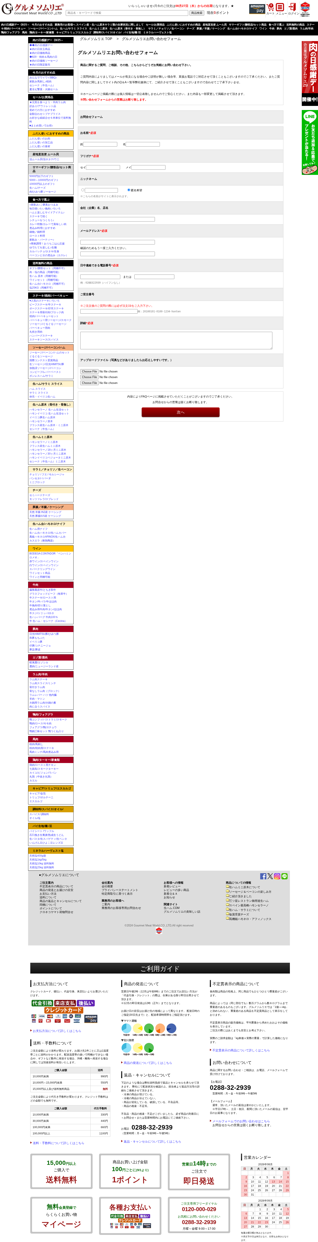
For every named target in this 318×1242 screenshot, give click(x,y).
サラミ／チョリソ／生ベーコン (166, 28)
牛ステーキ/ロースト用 (42, 597)
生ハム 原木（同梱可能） (44, 276)
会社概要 (107, 886)
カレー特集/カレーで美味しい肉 (47, 224)
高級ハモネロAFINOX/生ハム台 (47, 536)
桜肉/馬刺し (36, 744)
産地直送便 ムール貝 (215, 24)
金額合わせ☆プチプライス (45, 113)
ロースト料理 (37, 235)
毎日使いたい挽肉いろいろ (45, 208)
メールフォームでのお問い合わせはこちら (241, 1121)
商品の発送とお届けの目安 (56, 890)
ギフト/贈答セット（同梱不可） (47, 268)
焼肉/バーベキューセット (44, 316)
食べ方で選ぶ (276, 24)
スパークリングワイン (42, 569)
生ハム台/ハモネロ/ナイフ (242, 28)
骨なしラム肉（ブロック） (45, 691)
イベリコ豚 (35, 641)
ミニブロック (37, 482)
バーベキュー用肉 (39, 327)
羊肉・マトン (37, 698)
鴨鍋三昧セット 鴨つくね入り (46, 731)
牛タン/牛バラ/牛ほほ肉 (43, 601)
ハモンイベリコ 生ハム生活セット (49, 413)
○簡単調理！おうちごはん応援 (47, 243)
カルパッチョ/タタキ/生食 (44, 251)
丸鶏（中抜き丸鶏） (41, 776)
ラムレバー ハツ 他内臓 (43, 694)
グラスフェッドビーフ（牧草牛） (48, 593)
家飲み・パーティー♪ (41, 239)
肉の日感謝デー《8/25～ (15, 24)
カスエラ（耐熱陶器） (42, 540)
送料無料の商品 (295, 24)
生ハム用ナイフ (38, 528)
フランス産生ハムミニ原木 (45, 445)
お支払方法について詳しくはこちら (57, 1031)
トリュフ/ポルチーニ (41, 797)
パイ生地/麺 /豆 (132, 32)
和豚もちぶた (37, 637)
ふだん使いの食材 (39, 146)
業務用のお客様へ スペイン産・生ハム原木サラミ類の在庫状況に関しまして (99, 24)
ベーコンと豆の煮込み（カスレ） (48, 255)
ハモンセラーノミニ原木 (43, 442)
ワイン (263, 28)
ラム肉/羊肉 (306, 28)
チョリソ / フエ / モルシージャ (46, 474)
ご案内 (106, 904)
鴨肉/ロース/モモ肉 (40, 723)
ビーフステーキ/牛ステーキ (45, 304)
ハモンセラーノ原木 (41, 421)
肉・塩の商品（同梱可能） (45, 272)
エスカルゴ (35, 801)
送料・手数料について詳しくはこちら (58, 1143)
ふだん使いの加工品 (41, 142)
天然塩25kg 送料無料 (41, 867)
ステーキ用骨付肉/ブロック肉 (46, 312)
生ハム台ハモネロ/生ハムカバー (47, 532)
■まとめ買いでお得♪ (41, 125)
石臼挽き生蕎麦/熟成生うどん (46, 835)
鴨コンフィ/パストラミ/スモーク (48, 719)
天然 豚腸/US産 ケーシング (45, 515)
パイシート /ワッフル (41, 831)
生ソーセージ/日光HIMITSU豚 (46, 364)
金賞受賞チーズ (239, 914)
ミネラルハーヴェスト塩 (157, 32)
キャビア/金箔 (37, 793)
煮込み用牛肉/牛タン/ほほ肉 (45, 609)
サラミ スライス (38, 392)
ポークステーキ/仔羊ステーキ (46, 308)
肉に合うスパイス (39, 706)
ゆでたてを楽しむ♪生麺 (43, 247)
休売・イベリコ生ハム (42, 396)
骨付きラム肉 (37, 687)
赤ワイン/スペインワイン (44, 561)
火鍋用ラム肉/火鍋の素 (42, 702)
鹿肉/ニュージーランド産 (44, 666)
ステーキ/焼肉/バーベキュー (50, 295)
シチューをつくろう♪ (41, 220)
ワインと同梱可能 (39, 576)
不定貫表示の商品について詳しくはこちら (241, 1050)
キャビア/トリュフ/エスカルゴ (73, 32)
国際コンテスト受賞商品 (43, 360)
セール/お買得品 (155, 24)
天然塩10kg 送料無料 (41, 863)
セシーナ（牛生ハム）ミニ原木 (47, 461)
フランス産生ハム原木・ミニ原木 (48, 425)
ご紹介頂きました (240, 896)
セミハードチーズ (39, 495)
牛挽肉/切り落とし (40, 605)
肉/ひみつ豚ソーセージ (42, 191)
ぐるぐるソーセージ (41, 356)
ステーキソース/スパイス (44, 339)
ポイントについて (51, 908)
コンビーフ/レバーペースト (45, 372)
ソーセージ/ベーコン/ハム (43, 28)
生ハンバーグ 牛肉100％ (43, 617)
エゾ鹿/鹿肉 (291, 28)
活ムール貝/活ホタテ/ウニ (44, 159)
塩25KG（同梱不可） (41, 287)
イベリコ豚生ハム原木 (42, 417)
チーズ (190, 28)
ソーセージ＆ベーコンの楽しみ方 (250, 891)
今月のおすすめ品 (42, 24)
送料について (48, 897)
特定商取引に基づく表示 (117, 893)
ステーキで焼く (38, 216)
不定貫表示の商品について (56, 886)
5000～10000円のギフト (44, 180)
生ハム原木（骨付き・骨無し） (128, 28)
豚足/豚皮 (34, 649)
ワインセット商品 (39, 573)
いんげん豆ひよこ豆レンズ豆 (46, 842)
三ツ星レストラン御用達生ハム (249, 900)
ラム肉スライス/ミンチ (42, 683)
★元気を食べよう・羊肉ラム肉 (47, 102)
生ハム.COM (172, 908)
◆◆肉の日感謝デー (41, 45)
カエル (33, 780)
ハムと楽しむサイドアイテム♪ (46, 212)
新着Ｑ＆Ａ (171, 893)
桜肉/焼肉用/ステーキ (41, 748)
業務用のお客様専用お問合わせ (121, 908)
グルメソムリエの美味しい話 (182, 911)
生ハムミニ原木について (244, 887)
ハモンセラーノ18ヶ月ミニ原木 (47, 449)
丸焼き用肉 (35, 331)
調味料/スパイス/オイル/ (107, 32)
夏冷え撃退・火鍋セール (43, 89)
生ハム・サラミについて (244, 910)
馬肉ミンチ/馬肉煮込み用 (44, 752)
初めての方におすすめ (42, 110)
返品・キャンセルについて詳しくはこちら (152, 1141)
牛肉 (272, 28)
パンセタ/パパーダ (40, 478)
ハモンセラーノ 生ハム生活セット (49, 409)
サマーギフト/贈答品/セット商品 (248, 24)
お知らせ (169, 897)
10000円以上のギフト (42, 183)
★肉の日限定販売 (39, 64)
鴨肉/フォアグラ (10, 32)
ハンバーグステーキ (41, 335)
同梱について (48, 904)
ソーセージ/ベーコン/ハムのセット (49, 352)
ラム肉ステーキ (38, 679)
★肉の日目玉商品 (39, 49)
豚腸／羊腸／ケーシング (211, 28)
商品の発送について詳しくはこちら (148, 1063)
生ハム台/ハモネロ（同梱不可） (47, 283)
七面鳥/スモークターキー (44, 768)
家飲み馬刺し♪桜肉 (40, 81)
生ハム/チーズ (37, 187)
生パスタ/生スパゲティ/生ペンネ (48, 838)
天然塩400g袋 (37, 855)
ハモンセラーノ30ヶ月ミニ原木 (47, 453)
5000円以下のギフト (41, 176)
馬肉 (24, 32)
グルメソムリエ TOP (96, 39)
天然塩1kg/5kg (38, 859)
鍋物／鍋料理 (37, 231)
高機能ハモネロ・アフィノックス (250, 919)
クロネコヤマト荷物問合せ (56, 912)
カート (270, 13)
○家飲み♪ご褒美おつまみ (43, 204)
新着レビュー (172, 886)
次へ (181, 412)
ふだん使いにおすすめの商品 (184, 24)
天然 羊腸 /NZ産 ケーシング (45, 512)
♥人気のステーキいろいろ (44, 300)
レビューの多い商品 (176, 890)
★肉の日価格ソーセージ (43, 60)
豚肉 (279, 28)
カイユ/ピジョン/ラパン (43, 772)
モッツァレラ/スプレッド (44, 499)
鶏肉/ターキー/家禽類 (41, 32)
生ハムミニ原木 (98, 28)
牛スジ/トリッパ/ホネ (41, 613)
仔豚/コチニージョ (40, 645)
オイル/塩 (34, 818)
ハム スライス (37, 388)
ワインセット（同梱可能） (45, 279)
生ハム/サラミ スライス (73, 28)
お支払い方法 (48, 893)
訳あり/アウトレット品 (42, 106)
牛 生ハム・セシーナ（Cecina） (48, 621)
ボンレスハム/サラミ (41, 375)
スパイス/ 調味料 (39, 814)
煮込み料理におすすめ (42, 228)
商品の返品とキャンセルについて (61, 901)
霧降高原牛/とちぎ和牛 (42, 589)
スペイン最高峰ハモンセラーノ (249, 905)
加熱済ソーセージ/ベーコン (45, 368)
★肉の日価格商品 (39, 52)
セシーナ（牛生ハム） (42, 85)
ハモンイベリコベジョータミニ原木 (50, 457)
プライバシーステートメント (120, 890)
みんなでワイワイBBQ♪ (43, 77)
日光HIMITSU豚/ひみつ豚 (44, 633)
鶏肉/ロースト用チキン (42, 764)
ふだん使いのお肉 (39, 138)
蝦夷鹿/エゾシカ (38, 662)
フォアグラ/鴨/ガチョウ (43, 727)
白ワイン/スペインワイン (44, 565)
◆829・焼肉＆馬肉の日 (43, 56)
